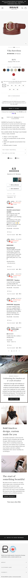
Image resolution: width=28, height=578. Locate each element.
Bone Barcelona (15, 70)
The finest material (9, 149)
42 (17, 89)
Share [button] (10, 232)
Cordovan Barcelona (23, 70)
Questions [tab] (10, 197)
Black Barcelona (19, 70)
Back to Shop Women (15, 537)
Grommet (12, 133)
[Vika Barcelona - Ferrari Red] (4, 525)
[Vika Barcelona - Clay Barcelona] (5, 524)
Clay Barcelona (11, 70)
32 (15, 85)
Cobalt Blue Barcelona (8, 70)
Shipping (10, 61)
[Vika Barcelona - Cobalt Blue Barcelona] (4, 524)
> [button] (19, 351)
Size (14, 79)
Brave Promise (9, 496)
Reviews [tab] (9, 193)
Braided (24, 132)
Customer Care (6, 567)
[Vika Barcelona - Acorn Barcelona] (2, 524)
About (3, 562)
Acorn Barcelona (4, 70)
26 (4, 85)
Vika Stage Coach (17, 132)
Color (14, 67)
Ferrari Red (13, 74)
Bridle (10, 132)
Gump (7, 133)
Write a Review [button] (15, 185)
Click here (16, 117)
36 (23, 85)
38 (9, 89)
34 (19, 85)
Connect (4, 572)
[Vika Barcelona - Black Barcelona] (9, 524)
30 (11, 85)
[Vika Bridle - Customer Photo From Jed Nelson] (15, 180)
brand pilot (18, 576)
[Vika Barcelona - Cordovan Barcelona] (2, 525)
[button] (17, 234)
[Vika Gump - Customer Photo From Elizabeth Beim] (21, 180)
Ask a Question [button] (15, 188)
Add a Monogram (14, 95)
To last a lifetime (8, 153)
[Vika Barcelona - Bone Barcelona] (7, 524)
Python (4, 133)
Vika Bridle (9, 228)
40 (13, 89)
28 (8, 85)
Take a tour (14, 399)
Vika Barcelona (11, 261)
